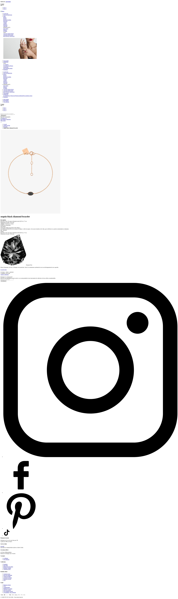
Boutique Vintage (7, 568)
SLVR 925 (8, 1)
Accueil (5, 124)
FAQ (4, 580)
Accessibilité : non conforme (9, 592)
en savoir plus (4, 269)
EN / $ (4, 9)
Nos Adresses (6, 559)
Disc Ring (5, 565)
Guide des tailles (7, 576)
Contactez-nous (6, 574)
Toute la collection (5, 274)
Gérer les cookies (7, 590)
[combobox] (7, 114)
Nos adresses (6, 101)
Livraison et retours (7, 577)
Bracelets (5, 126)
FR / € (4, 107)
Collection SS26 (6, 569)
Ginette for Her (6, 125)
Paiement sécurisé (7, 579)
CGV (4, 586)
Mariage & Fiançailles (8, 566)
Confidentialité (6, 587)
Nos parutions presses (8, 591)
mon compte (6, 99)
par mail (2, 546)
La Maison (5, 558)
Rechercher (3, 115)
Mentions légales (7, 585)
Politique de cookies (7, 588)
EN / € (4, 7)
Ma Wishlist (6, 100)
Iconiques (5, 564)
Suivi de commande (7, 575)
